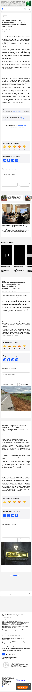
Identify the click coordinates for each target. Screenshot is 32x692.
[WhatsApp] (16, 160)
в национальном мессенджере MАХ (13, 118)
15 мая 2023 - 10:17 (6, 291)
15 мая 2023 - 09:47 (6, 434)
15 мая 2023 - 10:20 (6, 29)
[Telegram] (12, 160)
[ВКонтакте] (4, 160)
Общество (5, 16)
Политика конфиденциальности (8, 687)
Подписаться (22, 687)
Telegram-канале (17, 111)
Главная (17, 594)
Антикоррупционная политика (8, 673)
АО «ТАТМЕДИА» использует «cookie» (7, 675)
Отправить (24, 185)
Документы (25, 594)
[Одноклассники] (8, 160)
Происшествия (6, 278)
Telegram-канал (22, 125)
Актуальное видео (7, 594)
